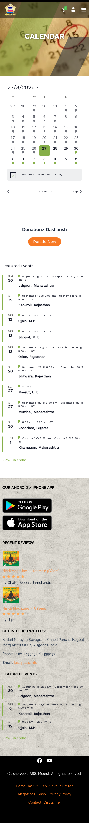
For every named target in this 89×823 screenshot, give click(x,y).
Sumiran (66, 786)
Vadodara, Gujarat (33, 428)
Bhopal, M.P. (28, 337)
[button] (84, 9)
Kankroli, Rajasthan (34, 305)
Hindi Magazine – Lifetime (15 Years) (30, 571)
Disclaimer (52, 802)
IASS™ (33, 786)
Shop (42, 794)
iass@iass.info (25, 662)
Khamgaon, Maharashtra (38, 447)
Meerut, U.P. (28, 392)
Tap (44, 786)
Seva (53, 786)
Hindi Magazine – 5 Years (24, 608)
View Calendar (14, 460)
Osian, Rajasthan (31, 357)
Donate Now (44, 241)
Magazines (26, 794)
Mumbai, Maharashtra (36, 412)
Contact (34, 802)
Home (20, 786)
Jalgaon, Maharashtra (36, 285)
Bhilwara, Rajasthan (34, 376)
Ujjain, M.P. (27, 321)
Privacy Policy (59, 794)
